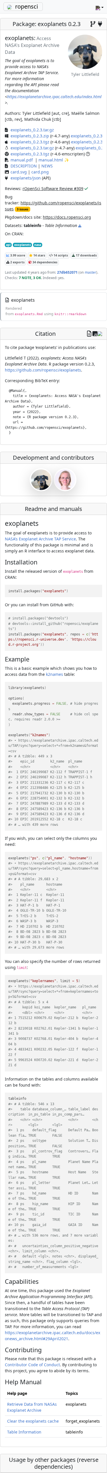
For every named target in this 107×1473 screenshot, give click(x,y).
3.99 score (17, 255)
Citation (45, 333)
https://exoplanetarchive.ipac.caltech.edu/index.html (54, 96)
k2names (54, 674)
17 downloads (86, 255)
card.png (40, 172)
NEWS (47, 166)
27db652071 (67, 272)
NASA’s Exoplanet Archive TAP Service (40, 539)
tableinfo (32, 225)
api (8, 245)
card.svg (19, 172)
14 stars (39, 255)
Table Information (24, 1432)
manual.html (51, 160)
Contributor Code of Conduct (32, 1364)
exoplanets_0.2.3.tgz (30, 142)
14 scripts (60, 255)
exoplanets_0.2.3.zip (30, 136)
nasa (37, 245)
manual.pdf (22, 160)
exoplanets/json (26, 178)
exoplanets (22, 245)
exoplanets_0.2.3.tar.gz (32, 130)
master (90, 272)
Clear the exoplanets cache (33, 1421)
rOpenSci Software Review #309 (53, 188)
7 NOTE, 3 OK (30, 277)
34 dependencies (44, 262)
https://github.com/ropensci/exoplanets (43, 370)
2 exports (17, 262)
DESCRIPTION (24, 166)
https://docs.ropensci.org (67, 217)
